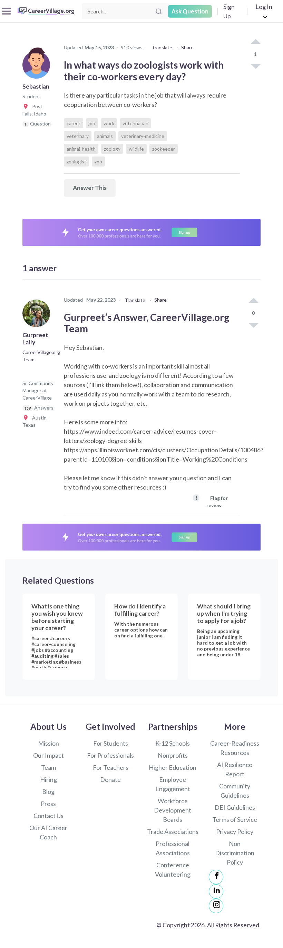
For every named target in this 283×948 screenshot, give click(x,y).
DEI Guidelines (235, 807)
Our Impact (48, 755)
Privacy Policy (234, 831)
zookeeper (163, 149)
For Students (110, 743)
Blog (48, 791)
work (109, 123)
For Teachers (110, 767)
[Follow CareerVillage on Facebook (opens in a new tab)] (216, 877)
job (92, 123)
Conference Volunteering (173, 869)
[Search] (158, 11)
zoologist (76, 161)
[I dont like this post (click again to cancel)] (255, 66)
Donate (110, 779)
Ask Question (190, 11)
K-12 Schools (172, 743)
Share (187, 47)
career (73, 123)
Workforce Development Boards (172, 810)
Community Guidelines (234, 790)
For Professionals (110, 755)
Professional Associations (173, 848)
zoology (112, 149)
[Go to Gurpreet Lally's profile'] (37, 315)
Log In (263, 6)
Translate (162, 47)
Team (48, 767)
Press (48, 803)
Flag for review (211, 501)
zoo (98, 161)
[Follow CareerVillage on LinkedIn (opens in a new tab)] (216, 891)
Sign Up (229, 11)
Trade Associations (172, 831)
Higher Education (172, 767)
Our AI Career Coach (48, 832)
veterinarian (135, 123)
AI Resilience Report (234, 769)
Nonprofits (173, 755)
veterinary (78, 136)
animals (105, 136)
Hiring (48, 779)
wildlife (136, 149)
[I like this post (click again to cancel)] (255, 42)
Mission (48, 743)
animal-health (81, 149)
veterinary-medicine (142, 136)
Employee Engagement (172, 784)
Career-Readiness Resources (234, 747)
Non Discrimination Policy (234, 853)
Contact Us (48, 815)
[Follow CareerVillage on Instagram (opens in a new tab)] (216, 906)
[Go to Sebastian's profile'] (37, 67)
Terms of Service (234, 819)
